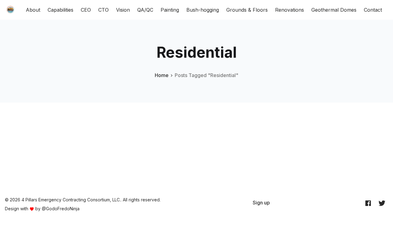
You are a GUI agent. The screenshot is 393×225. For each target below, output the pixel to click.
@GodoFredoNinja (61, 208)
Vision (123, 10)
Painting (170, 10)
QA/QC (145, 10)
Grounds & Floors (247, 10)
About (33, 10)
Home (162, 75)
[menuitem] (261, 202)
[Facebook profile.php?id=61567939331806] (368, 202)
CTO (103, 10)
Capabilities (60, 10)
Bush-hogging (202, 10)
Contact (373, 10)
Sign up (261, 203)
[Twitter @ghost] (382, 202)
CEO (86, 10)
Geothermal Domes (333, 10)
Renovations (289, 10)
